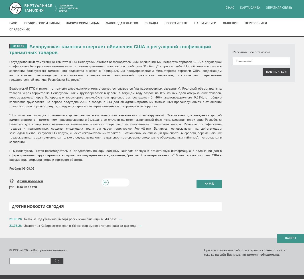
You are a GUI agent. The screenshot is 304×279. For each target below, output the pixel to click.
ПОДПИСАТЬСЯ (276, 72)
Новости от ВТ (176, 23)
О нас (229, 7)
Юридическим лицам (42, 23)
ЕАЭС (13, 23)
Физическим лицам (82, 23)
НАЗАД (209, 184)
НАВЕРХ (290, 238)
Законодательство (122, 23)
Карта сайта (250, 7)
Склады (151, 23)
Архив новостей (30, 181)
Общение (230, 23)
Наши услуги (205, 23)
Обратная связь (279, 7)
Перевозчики (256, 23)
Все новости (27, 187)
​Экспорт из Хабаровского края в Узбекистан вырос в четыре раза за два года (80, 225)
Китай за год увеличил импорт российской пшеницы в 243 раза (70, 219)
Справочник (19, 29)
